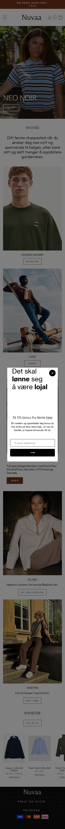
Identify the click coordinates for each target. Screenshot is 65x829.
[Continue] (32, 452)
